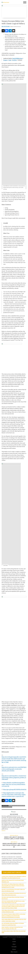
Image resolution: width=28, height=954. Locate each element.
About (14, 944)
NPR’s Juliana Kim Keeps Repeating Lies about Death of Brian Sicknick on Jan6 (14, 911)
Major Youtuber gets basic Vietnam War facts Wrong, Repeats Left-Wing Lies (12, 928)
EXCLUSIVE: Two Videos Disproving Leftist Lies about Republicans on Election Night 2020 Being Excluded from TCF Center (13, 886)
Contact (14, 941)
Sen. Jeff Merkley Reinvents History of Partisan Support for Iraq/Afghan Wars (13, 924)
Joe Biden (4, 807)
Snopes (10, 807)
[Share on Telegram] (10, 30)
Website (3, 830)
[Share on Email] (13, 30)
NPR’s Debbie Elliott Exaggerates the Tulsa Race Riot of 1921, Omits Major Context (14, 920)
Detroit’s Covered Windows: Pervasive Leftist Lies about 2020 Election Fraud (13, 890)
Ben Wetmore (6, 26)
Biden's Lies (12, 805)
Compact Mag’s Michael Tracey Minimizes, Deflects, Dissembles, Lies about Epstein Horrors (14, 877)
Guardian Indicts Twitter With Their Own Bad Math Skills (14, 931)
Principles (14, 946)
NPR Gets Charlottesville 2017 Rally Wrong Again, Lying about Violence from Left (13, 901)
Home (14, 939)
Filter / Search (14, 952)
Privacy (14, 949)
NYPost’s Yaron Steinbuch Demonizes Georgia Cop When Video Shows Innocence (14, 894)
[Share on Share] (6, 30)
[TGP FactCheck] (8, 2)
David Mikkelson (20, 805)
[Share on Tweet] (3, 30)
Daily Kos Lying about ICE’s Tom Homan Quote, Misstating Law (13, 881)
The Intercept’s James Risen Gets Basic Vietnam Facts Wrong (13, 898)
